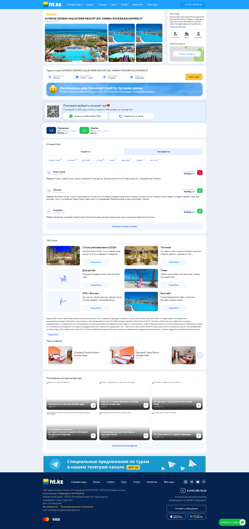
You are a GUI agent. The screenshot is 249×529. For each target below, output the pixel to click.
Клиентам (152, 482)
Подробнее (96, 262)
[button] (200, 355)
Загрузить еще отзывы (124, 226)
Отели (124, 5)
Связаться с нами (229, 522)
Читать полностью (178, 27)
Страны (102, 5)
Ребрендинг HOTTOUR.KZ (71, 493)
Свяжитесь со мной (133, 116)
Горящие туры (74, 5)
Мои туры (152, 5)
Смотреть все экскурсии (124, 445)
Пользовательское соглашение (77, 506)
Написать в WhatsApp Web (87, 116)
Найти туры (194, 77)
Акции (90, 5)
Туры (113, 5)
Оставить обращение (186, 508)
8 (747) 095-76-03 (196, 490)
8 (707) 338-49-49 (193, 5)
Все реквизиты (50, 506)
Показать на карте (187, 54)
